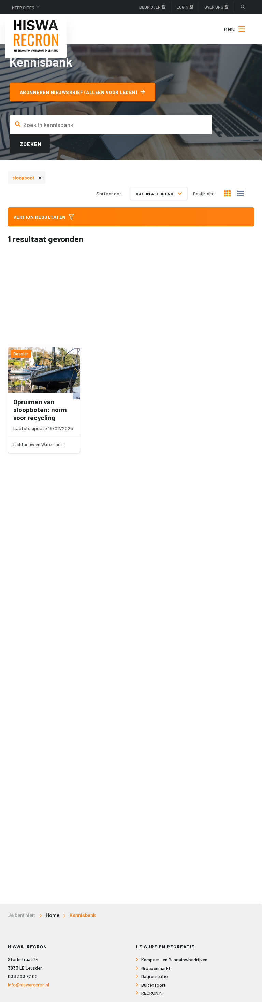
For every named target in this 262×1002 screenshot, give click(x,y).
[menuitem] (231, 29)
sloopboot (27, 177)
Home (52, 915)
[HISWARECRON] (36, 36)
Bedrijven (150, 6)
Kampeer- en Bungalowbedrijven (174, 959)
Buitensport (153, 985)
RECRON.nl (152, 993)
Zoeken (31, 144)
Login (182, 6)
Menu (229, 29)
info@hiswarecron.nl (28, 984)
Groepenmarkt (156, 968)
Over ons (213, 6)
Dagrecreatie (154, 976)
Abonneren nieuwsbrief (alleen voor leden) (78, 92)
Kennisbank (83, 915)
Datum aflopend (155, 193)
